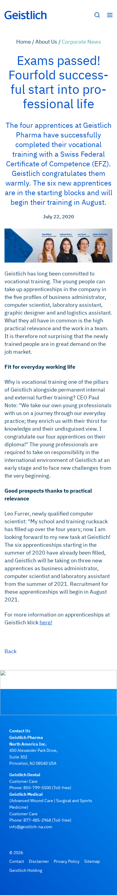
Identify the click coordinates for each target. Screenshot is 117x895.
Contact (16, 861)
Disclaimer (39, 861)
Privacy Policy (67, 861)
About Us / (48, 41)
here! (46, 622)
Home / (25, 41)
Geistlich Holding (25, 870)
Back (10, 651)
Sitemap (92, 861)
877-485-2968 (37, 820)
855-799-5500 (37, 787)
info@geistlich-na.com (30, 826)
